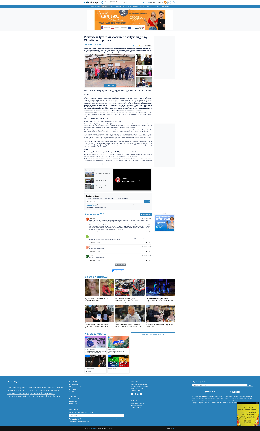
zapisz (126, 415)
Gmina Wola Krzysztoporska (93, 164)
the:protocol (73, 401)
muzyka (44, 388)
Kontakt (157, 6)
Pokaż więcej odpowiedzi (120, 264)
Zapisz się (147, 201)
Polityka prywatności (75, 387)
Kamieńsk (60, 388)
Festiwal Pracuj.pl (74, 403)
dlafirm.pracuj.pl (74, 399)
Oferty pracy (73, 396)
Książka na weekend (48, 393)
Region (142, 6)
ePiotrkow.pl (87, 33)
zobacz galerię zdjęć (110, 85)
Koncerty (88, 356)
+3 (145, 82)
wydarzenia (11, 390)
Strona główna (95, 6)
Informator (165, 6)
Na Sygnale (33, 385)
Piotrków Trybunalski (14, 385)
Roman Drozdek (107, 164)
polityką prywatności (91, 205)
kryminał (49, 396)
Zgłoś (99, 231)
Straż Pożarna (27, 396)
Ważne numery (74, 384)
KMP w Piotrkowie (35, 393)
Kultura (118, 6)
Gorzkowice (11, 393)
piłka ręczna (52, 388)
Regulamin (73, 389)
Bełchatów (16, 388)
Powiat (135, 6)
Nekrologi (160, 2)
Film (109, 356)
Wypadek (52, 385)
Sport (112, 6)
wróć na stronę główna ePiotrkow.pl (153, 334)
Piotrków (25, 385)
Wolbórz (19, 390)
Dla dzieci (110, 337)
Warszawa (26, 393)
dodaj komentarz (146, 214)
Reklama (72, 391)
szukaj (250, 385)
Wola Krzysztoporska (39, 396)
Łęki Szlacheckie (44, 390)
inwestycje (24, 388)
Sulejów (46, 385)
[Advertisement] (164, 58)
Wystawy (88, 337)
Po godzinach (127, 6)
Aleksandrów (55, 390)
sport (9, 388)
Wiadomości (100, 33)
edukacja (59, 385)
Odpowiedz (92, 231)
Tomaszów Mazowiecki (14, 396)
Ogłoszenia (150, 6)
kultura (25, 390)
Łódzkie (19, 393)
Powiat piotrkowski (35, 388)
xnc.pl (174, 428)
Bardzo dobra (114, 3)
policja (40, 385)
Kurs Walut (152, 2)
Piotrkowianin (34, 390)
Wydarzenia (105, 6)
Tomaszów (57, 396)
